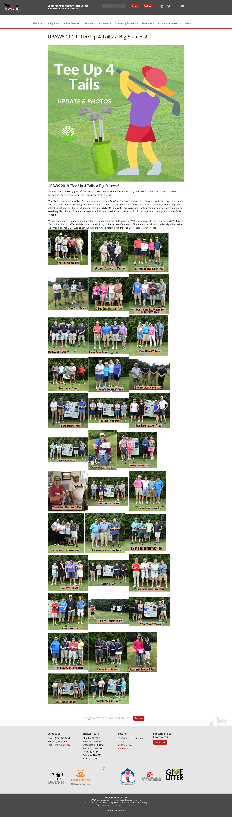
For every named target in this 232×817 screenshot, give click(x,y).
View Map (123, 748)
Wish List (147, 6)
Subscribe (160, 742)
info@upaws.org (62, 744)
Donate (135, 6)
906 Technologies (118, 810)
